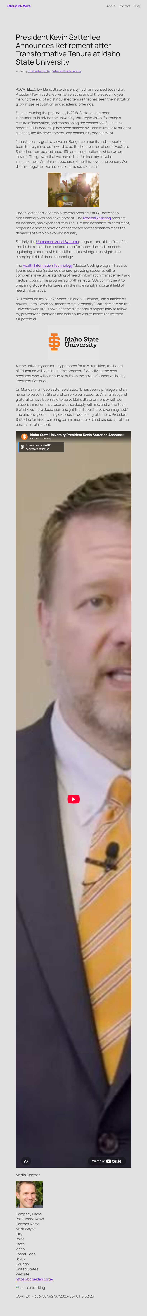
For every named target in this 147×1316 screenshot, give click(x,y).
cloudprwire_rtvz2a (38, 71)
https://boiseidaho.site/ (34, 1279)
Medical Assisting (97, 218)
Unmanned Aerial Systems (57, 241)
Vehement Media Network (67, 71)
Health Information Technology (48, 265)
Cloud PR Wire (19, 6)
